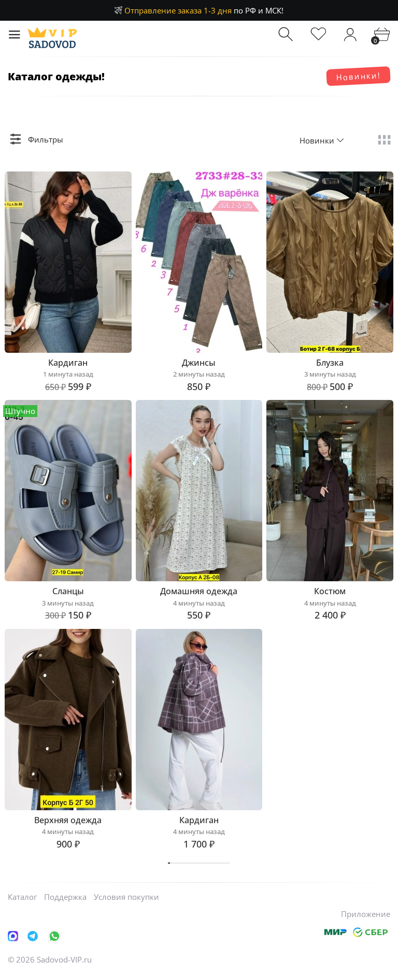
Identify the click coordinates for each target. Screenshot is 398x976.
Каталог (22, 897)
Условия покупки (126, 897)
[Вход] (350, 34)
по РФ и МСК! (203, 10)
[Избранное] (318, 34)
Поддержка (65, 897)
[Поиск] (287, 34)
